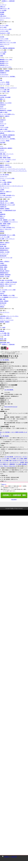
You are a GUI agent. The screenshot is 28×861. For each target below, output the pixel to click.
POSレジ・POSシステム (5, 197)
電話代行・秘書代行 (4, 116)
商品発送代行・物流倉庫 (5, 110)
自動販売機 (2, 193)
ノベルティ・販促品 (4, 82)
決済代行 (2, 46)
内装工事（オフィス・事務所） (7, 203)
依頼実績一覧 (4, 475)
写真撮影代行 (3, 72)
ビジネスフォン (3, 176)
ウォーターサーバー (4, 188)
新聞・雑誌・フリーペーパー (7, 154)
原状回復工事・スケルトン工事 (7, 205)
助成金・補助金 (3, 267)
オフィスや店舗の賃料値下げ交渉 (8, 210)
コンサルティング (4, 254)
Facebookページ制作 (5, 33)
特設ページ (3, 481)
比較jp (12, 508)
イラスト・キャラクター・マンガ (8, 159)
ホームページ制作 (4, 25)
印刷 (1, 80)
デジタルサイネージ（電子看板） (8, 76)
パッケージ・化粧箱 (4, 84)
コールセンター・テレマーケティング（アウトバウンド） (13, 171)
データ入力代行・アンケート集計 (8, 289)
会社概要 (2, 12)
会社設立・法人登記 (4, 252)
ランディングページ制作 (5, 29)
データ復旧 (2, 180)
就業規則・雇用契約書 (5, 274)
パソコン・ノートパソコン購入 (7, 178)
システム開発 (3, 52)
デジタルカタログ (4, 74)
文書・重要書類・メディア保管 (7, 220)
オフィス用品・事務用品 (5, 182)
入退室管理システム (4, 225)
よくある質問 (3, 10)
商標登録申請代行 (4, 250)
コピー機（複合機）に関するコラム (9, 479)
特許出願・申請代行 (4, 248)
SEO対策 (2, 37)
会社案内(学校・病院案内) (6, 148)
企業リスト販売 (3, 112)
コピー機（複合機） (4, 174)
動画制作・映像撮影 (4, 71)
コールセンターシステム (5, 67)
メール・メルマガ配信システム (7, 114)
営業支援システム (4, 65)
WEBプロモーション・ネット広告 (8, 42)
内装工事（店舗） (4, 201)
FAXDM (1, 106)
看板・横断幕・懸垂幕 (5, 137)
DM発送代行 (3, 105)
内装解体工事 (3, 206)
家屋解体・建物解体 (4, 208)
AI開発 (1, 55)
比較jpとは (2, 6)
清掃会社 (2, 231)
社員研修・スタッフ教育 (5, 286)
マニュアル (2, 305)
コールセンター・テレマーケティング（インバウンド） (13, 169)
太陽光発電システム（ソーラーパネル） (9, 316)
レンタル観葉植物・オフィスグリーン (9, 222)
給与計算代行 (3, 244)
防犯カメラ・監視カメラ (5, 191)
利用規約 (2, 14)
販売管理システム (4, 61)
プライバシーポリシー (5, 18)
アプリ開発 (2, 54)
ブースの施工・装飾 (4, 91)
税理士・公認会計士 (4, 261)
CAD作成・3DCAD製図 (5, 97)
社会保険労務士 (3, 265)
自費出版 (2, 133)
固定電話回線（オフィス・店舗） (8, 235)
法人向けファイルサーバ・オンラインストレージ (11, 186)
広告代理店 (2, 142)
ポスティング (3, 108)
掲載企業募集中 (14, 499)
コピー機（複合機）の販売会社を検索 (10, 477)
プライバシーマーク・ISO (6, 257)
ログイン (2, 20)
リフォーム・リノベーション (7, 320)
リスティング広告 (4, 38)
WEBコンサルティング (5, 40)
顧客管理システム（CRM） (6, 59)
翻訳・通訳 (2, 299)
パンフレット (3, 152)
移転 (1, 212)
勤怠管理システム (4, 63)
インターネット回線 (4, 237)
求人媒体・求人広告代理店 (6, 280)
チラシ (1, 146)
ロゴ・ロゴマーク (4, 155)
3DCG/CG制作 (3, 95)
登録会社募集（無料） (5, 342)
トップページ (3, 5)
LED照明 (2, 189)
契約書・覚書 (3, 246)
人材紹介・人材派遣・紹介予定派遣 (8, 282)
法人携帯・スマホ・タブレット (7, 238)
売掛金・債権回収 (4, 301)
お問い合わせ (3, 16)
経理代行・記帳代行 (4, 242)
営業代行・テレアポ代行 (5, 103)
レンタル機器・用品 (4, 184)
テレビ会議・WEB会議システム (7, 195)
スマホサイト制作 (4, 31)
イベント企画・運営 (4, 89)
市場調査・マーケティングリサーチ (8, 88)
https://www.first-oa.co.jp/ (10, 406)
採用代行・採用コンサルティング (8, 284)
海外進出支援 (3, 256)
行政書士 (2, 263)
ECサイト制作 (3, 27)
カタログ (2, 150)
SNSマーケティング (4, 44)
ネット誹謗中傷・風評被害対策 (7, 48)
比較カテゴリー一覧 (4, 8)
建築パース (2, 99)
